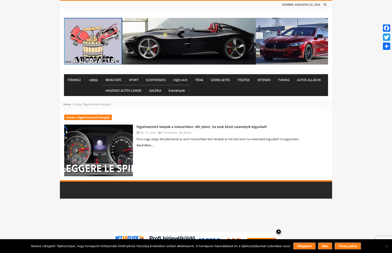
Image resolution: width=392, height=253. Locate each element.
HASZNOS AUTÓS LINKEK (123, 91)
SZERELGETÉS (220, 80)
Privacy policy (348, 246)
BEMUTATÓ (113, 80)
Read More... (145, 145)
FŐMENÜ (74, 80)
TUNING (283, 80)
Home (67, 104)
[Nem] (386, 246)
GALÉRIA (155, 91)
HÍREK (93, 80)
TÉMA (199, 80)
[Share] (386, 46)
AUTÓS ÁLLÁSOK (309, 80)
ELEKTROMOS (156, 80)
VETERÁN (264, 80)
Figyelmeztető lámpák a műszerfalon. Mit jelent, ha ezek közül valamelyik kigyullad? (202, 127)
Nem (325, 246)
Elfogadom (304, 246)
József (187, 132)
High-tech (180, 80)
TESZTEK (244, 80)
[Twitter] (386, 37)
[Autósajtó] (196, 41)
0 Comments (169, 132)
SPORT (134, 80)
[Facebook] (386, 28)
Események (177, 91)
